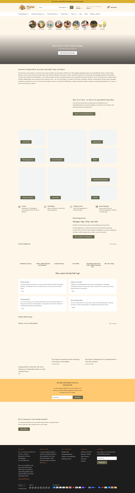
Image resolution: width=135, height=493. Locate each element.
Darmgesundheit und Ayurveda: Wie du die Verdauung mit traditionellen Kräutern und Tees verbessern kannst (31, 369)
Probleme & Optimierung (37, 14)
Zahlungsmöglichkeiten (67, 454)
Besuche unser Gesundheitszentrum (84, 114)
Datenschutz (84, 459)
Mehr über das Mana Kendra (67, 53)
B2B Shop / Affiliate (95, 14)
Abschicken (78, 397)
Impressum (83, 461)
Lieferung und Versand (86, 452)
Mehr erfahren (24, 429)
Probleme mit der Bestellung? (69, 456)
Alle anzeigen (113, 244)
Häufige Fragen (65, 452)
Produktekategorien (22, 14)
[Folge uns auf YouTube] (38, 488)
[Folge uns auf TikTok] (41, 488)
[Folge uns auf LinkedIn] (46, 488)
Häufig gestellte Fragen (23, 479)
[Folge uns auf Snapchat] (49, 488)
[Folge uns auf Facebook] (30, 488)
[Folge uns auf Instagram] (33, 488)
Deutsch (20, 485)
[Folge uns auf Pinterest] (36, 488)
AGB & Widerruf (85, 456)
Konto (88, 8)
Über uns (73, 14)
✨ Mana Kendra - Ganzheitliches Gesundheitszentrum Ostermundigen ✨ (67, 1)
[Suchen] (71, 7)
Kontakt (86, 14)
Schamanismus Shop (52, 14)
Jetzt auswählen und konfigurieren (83, 237)
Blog (81, 14)
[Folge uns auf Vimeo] (44, 488)
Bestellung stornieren (66, 459)
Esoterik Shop (64, 14)
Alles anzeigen (113, 323)
